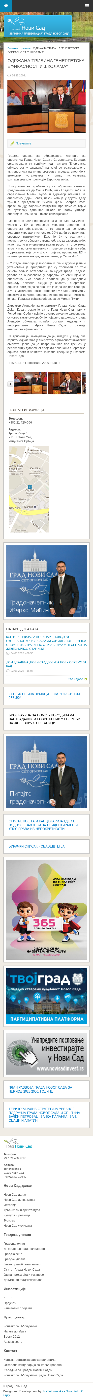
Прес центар (15, 1317)
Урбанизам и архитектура (22, 1210)
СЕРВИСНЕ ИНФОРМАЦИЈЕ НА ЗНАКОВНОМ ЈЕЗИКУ (44, 696)
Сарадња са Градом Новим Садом (28, 1370)
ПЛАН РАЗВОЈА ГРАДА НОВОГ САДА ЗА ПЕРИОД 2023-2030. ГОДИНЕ (40, 1089)
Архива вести (13, 1342)
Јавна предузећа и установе (24, 1274)
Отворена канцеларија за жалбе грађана (33, 1365)
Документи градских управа (23, 1280)
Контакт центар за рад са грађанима (30, 1360)
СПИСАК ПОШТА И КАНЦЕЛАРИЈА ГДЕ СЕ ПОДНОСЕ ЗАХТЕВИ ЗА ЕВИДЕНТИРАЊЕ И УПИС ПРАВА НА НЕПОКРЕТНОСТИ (43, 825)
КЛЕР (7, 1298)
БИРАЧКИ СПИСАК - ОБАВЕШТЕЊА (37, 846)
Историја (10, 1205)
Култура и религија (17, 1215)
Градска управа (17, 1235)
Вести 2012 (12, 1336)
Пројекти (10, 1303)
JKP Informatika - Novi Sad (60, 1391)
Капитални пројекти (18, 1308)
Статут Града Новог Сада (22, 1269)
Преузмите (23, 143)
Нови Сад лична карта (19, 1200)
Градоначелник (14, 1243)
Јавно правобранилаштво (22, 1264)
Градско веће (13, 1254)
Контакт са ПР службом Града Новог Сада (33, 1375)
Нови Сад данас (18, 1185)
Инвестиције (15, 1289)
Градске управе (15, 1259)
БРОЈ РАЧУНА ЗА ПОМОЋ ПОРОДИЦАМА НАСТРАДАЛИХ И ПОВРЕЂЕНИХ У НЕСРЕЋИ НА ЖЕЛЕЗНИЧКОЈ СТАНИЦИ (44, 719)
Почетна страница (19, 48)
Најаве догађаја (22, 629)
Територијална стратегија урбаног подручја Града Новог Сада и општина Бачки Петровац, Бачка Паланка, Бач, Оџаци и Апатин (44, 1115)
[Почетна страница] (38, 37)
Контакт (10, 1351)
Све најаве (75, 679)
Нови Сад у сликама (18, 1225)
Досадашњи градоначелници (24, 1249)
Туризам (9, 1220)
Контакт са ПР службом (20, 1326)
